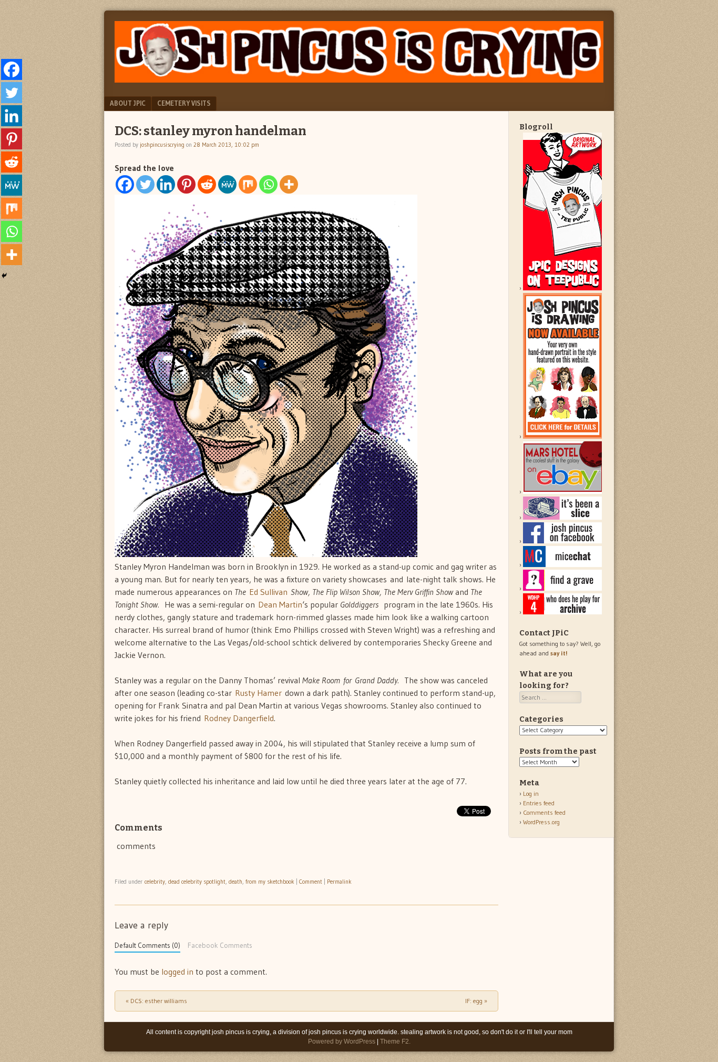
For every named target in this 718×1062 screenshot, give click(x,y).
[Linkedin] (166, 184)
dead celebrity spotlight (196, 881)
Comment (310, 881)
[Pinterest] (186, 184)
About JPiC (128, 103)
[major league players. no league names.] (562, 612)
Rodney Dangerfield (239, 718)
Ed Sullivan (268, 591)
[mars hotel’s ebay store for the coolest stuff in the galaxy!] (562, 491)
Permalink (339, 881)
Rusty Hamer (258, 692)
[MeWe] (227, 184)
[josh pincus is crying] (359, 79)
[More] (289, 184)
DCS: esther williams (156, 1001)
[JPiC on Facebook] (562, 541)
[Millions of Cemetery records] (562, 588)
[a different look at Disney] (562, 565)
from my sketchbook (269, 881)
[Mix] (248, 184)
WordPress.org (541, 822)
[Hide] (4, 275)
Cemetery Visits (184, 103)
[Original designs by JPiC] (562, 288)
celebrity (155, 881)
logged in (177, 971)
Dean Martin (280, 604)
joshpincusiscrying (162, 144)
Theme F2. (395, 1041)
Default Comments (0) (147, 945)
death (235, 881)
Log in (531, 793)
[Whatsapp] (268, 184)
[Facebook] (125, 184)
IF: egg (476, 1001)
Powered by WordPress (341, 1041)
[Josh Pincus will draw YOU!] (562, 436)
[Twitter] (145, 184)
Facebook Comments (220, 945)
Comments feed (544, 812)
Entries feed (539, 803)
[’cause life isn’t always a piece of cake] (562, 517)
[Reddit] (207, 184)
